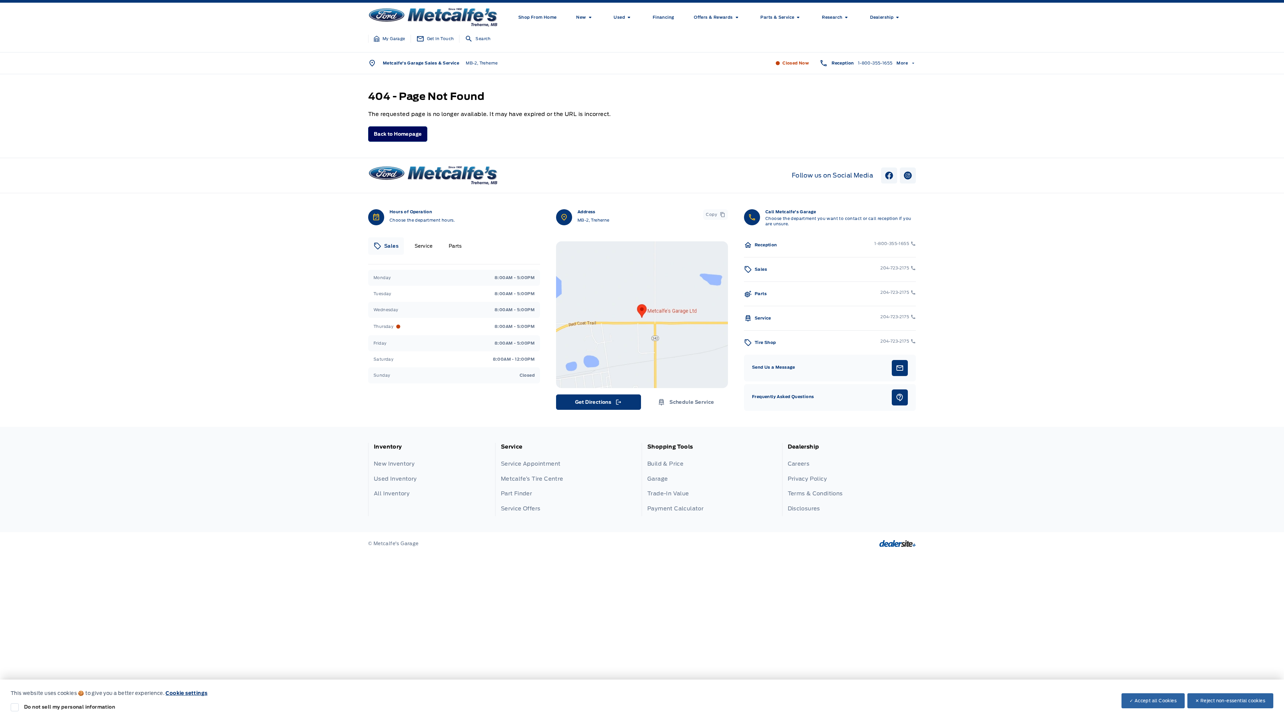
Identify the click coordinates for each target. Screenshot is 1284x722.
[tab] (386, 246)
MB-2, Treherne (482, 63)
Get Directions (598, 403)
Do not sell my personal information (69, 707)
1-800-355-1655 (875, 63)
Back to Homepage (398, 134)
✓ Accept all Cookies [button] (1153, 700)
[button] (389, 39)
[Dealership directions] (642, 314)
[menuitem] (537, 17)
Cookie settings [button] (186, 693)
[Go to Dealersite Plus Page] (897, 543)
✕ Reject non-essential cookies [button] (1230, 700)
